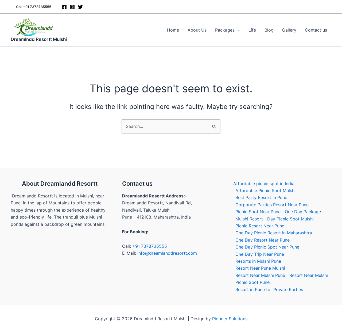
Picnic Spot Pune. (253, 282)
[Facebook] (64, 7)
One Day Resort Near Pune (262, 240)
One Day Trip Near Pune (259, 254)
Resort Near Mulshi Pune (260, 275)
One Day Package (303, 211)
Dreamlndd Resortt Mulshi (39, 39)
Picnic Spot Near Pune (258, 211)
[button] (34, 7)
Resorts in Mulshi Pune (258, 261)
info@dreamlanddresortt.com (167, 253)
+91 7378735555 (149, 246)
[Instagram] (72, 7)
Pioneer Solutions (229, 318)
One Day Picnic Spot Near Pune (267, 247)
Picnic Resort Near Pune (259, 225)
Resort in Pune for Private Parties (269, 289)
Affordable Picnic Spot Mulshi (265, 190)
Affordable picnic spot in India (263, 183)
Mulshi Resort (249, 219)
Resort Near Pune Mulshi (260, 268)
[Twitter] (80, 7)
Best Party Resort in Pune (261, 197)
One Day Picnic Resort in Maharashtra (273, 232)
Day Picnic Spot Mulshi (290, 219)
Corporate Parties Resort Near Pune (272, 204)
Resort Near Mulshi (308, 275)
